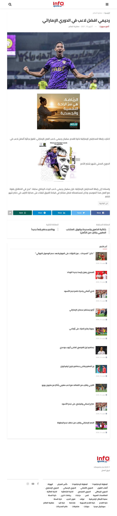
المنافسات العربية (100, 495)
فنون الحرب (70, 499)
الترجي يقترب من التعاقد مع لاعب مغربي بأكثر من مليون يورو (68, 385)
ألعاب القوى (102, 488)
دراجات (78, 495)
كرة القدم (103, 502)
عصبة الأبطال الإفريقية (98, 499)
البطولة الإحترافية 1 (100, 484)
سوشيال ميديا (99, 506)
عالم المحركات (62, 506)
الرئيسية (107, 13)
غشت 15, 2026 (100, 263)
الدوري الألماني (86, 488)
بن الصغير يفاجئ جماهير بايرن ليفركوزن (77, 366)
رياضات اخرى (66, 495)
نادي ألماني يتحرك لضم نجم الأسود (79, 291)
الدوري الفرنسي (84, 491)
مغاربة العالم (97, 13)
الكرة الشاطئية (67, 491)
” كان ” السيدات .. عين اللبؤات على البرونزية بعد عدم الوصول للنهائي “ (64, 253)
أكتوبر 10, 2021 (87, 26)
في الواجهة (103, 203)
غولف (82, 499)
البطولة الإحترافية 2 (80, 484)
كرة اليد (61, 502)
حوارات (86, 506)
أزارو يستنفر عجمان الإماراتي (81, 310)
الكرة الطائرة (52, 491)
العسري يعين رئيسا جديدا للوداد (80, 272)
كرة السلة (52, 495)
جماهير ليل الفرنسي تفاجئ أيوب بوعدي (77, 347)
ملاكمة (72, 502)
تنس (87, 495)
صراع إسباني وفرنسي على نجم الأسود (78, 404)
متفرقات (75, 506)
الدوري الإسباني (69, 488)
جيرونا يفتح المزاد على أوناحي (81, 329)
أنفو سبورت (104, 26)
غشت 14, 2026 (100, 282)
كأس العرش (62, 484)
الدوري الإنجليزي (52, 488)
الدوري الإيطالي (101, 491)
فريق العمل (105, 470)
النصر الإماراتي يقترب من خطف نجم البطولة (75, 423)
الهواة (50, 484)
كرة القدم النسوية (87, 502)
